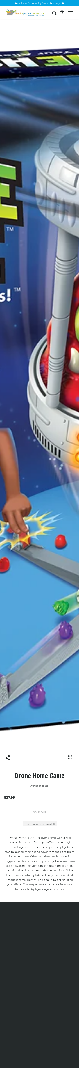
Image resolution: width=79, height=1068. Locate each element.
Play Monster (41, 786)
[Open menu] (70, 13)
